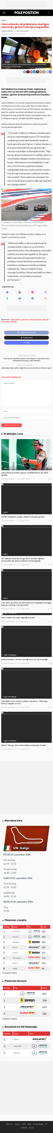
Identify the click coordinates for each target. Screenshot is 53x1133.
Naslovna (9, 1124)
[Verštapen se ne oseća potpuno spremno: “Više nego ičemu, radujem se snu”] (26, 683)
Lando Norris (25, 320)
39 (51, 749)
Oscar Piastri (5, 322)
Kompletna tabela (9, 973)
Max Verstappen (36, 320)
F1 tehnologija (38, 1124)
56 (51, 707)
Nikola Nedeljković (7, 31)
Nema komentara (23, 31)
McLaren (46, 320)
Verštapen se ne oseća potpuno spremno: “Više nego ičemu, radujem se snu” (24, 702)
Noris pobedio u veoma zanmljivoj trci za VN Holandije (24, 659)
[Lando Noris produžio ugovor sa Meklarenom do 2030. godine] (26, 454)
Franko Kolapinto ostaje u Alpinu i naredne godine (22, 517)
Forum (31, 1128)
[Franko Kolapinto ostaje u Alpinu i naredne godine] (26, 498)
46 (51, 621)
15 (51, 479)
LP (46, 1124)
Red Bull (14, 322)
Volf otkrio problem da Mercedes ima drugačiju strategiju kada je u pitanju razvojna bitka (26, 604)
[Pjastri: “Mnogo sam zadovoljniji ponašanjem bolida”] (26, 727)
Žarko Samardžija (9, 621)
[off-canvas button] (3, 12)
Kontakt (24, 1128)
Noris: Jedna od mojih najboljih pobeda (18, 617)
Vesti (4, 20)
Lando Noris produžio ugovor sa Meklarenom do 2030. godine (24, 474)
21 (51, 609)
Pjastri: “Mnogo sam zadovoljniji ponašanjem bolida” (23, 745)
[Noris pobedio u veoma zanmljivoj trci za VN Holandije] (26, 641)
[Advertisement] (26, 4)
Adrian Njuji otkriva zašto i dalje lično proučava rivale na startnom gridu (26, 368)
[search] (48, 13)
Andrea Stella (15, 320)
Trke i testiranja (10, 468)
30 (51, 565)
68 (51, 663)
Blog (29, 1124)
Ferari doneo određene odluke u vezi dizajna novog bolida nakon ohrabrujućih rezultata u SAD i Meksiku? (26, 359)
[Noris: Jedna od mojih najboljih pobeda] (26, 614)
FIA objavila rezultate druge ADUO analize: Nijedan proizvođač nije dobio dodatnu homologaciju (22, 559)
